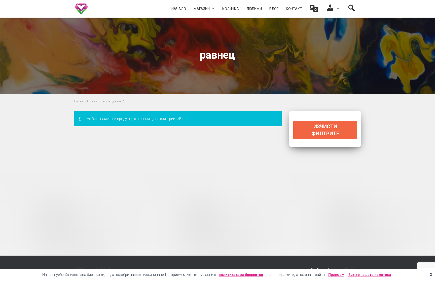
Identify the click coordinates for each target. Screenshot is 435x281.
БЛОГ (273, 9)
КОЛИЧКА (230, 9)
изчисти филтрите (325, 130)
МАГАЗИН (202, 9)
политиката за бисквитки (241, 275)
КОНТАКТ (294, 9)
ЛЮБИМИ (254, 9)
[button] (314, 9)
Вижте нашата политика (369, 275)
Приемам (336, 275)
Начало (178, 9)
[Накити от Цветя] (81, 9)
